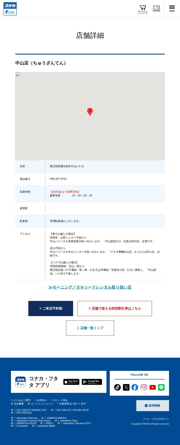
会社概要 (19, 403)
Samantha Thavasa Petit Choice (33, 420)
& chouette (22, 426)
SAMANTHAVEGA (57, 418)
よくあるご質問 (21, 400)
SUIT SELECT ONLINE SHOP (72, 410)
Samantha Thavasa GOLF (77, 423)
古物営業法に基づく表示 (72, 403)
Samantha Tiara (68, 420)
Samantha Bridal (46, 426)
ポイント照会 (60, 400)
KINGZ (49, 423)
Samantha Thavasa (26, 418)
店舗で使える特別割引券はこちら (116, 308)
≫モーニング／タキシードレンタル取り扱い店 (90, 287)
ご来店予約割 (52, 308)
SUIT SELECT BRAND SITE (31, 410)
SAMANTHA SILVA (26, 423)
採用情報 (154, 405)
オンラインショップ (42, 403)
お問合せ (42, 400)
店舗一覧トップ (91, 328)
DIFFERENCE (24, 412)
